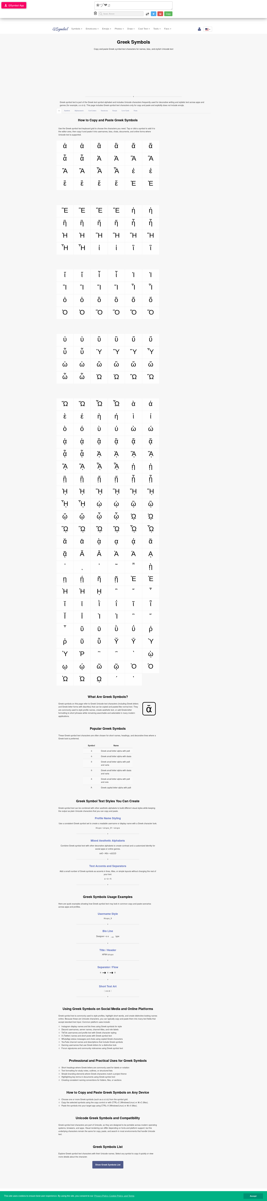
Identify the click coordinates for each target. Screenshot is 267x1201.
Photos (119, 29)
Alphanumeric (79, 110)
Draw (130, 29)
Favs (167, 29)
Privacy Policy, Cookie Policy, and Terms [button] (114, 1196)
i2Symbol (59, 29)
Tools (156, 29)
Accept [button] (253, 1196)
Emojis (106, 29)
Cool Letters (92, 110)
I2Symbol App (15, 5)
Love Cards (125, 110)
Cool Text (143, 29)
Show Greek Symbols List (107, 1164)
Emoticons (91, 29)
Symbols (76, 29)
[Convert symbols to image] (160, 13)
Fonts (135, 110)
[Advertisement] (133, 72)
